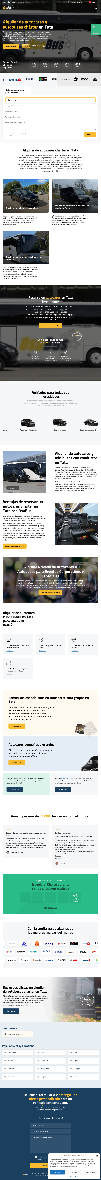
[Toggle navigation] (96, 8)
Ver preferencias (90, 1172)
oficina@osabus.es (76, 2)
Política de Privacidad (74, 1176)
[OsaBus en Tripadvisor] (96, 29)
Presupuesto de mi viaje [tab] (19, 100)
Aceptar (58, 1172)
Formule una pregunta (24, 2)
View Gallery (11, 488)
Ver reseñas (52, 908)
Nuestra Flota (35, 360)
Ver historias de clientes (50, 346)
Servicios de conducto (51, 360)
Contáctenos (65, 360)
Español (94, 2)
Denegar (74, 1172)
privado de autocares (67, 778)
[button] (97, 1156)
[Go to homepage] (8, 7)
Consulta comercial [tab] (17, 106)
